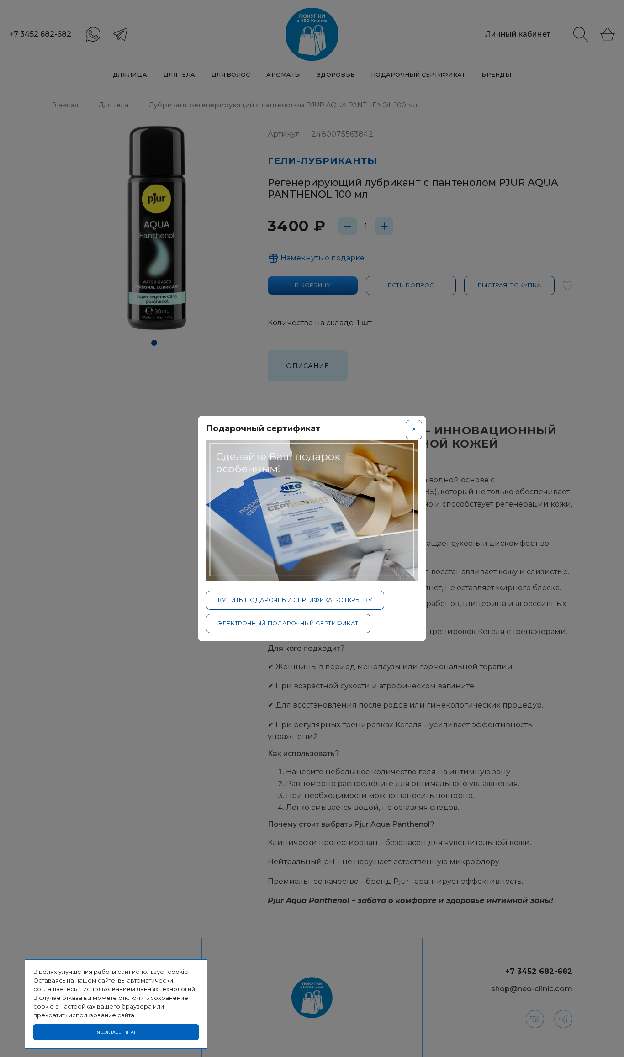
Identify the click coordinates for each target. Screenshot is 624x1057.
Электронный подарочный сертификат (288, 623)
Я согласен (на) (116, 1032)
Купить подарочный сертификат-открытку (295, 600)
